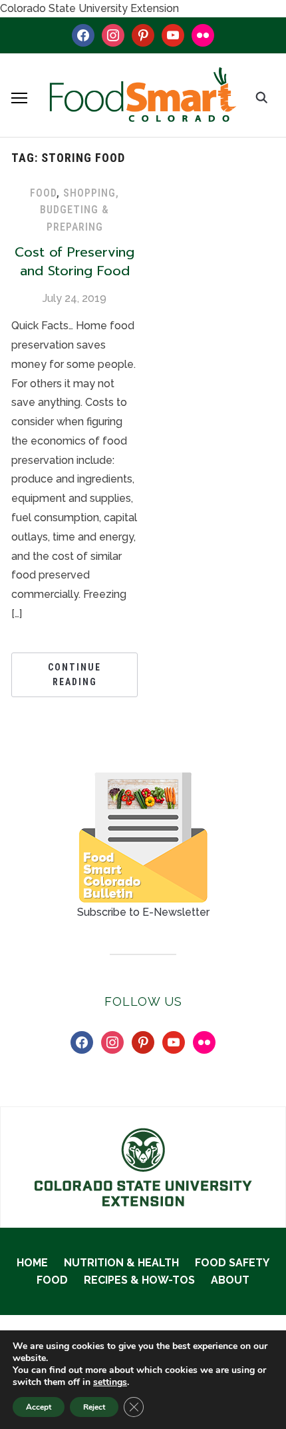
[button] (19, 98)
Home (32, 1262)
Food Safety (232, 1262)
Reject (94, 1407)
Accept (38, 1407)
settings (110, 1382)
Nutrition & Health (121, 1262)
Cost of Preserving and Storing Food (74, 261)
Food (43, 193)
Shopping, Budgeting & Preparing (79, 210)
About (230, 1280)
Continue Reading (74, 674)
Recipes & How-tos (139, 1280)
